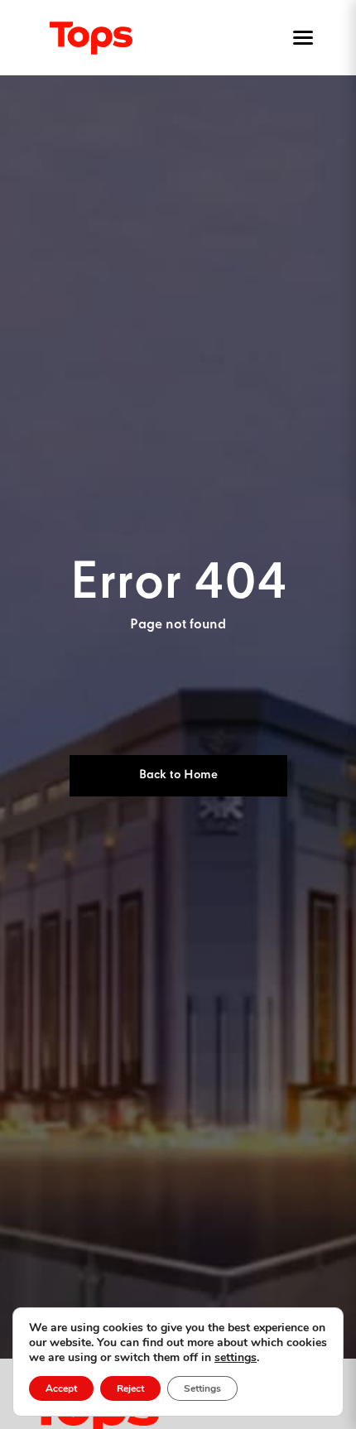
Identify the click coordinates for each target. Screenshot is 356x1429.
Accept (61, 1388)
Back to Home (178, 775)
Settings (202, 1388)
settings (235, 1357)
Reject (130, 1388)
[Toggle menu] (299, 38)
